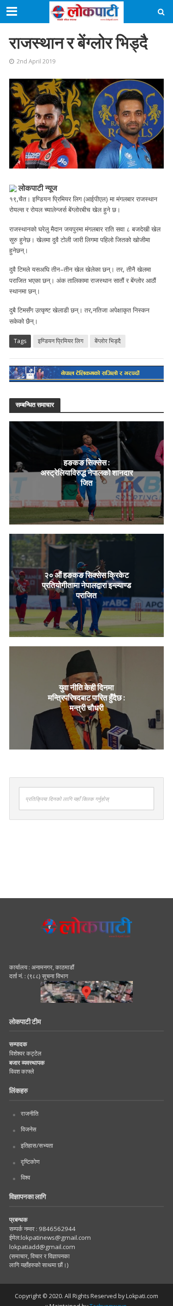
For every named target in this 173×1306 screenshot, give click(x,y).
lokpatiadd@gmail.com (42, 1247)
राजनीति (29, 1113)
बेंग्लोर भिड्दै (108, 341)
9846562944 (56, 1229)
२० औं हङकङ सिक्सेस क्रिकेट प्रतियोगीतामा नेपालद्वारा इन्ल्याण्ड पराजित (86, 585)
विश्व (25, 1177)
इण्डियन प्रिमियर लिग (61, 341)
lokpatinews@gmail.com (56, 1237)
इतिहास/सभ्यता (37, 1145)
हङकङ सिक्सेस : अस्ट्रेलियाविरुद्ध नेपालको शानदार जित (87, 472)
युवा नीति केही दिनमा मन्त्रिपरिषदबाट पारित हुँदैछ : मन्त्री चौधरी (86, 697)
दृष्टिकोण (30, 1161)
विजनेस (28, 1129)
